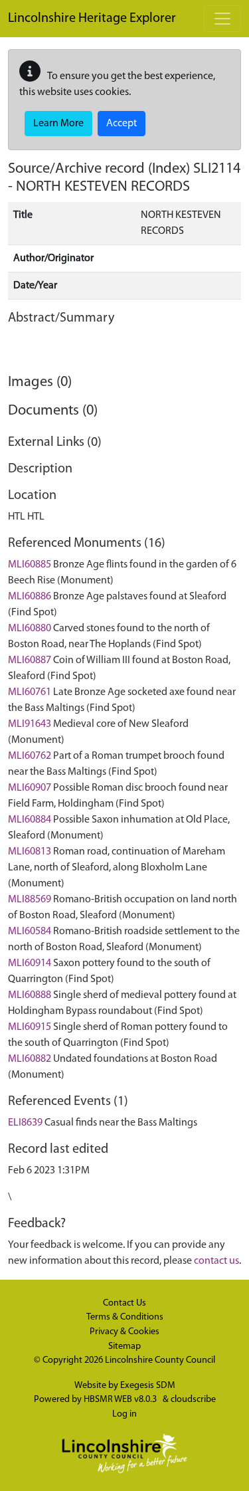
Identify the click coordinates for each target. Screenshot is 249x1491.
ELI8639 (25, 1123)
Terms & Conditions (124, 1317)
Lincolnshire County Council (160, 1360)
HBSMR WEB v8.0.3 (121, 1400)
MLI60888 (29, 995)
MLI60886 (29, 596)
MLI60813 (29, 851)
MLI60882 (29, 1059)
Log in (124, 1414)
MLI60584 (29, 931)
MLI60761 (29, 692)
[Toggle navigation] (222, 18)
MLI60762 (29, 756)
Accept (121, 123)
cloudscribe (193, 1400)
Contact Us (124, 1303)
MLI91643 (29, 724)
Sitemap (124, 1346)
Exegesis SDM (147, 1386)
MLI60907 (29, 788)
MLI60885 (29, 564)
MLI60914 (29, 963)
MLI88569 (29, 899)
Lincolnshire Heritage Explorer (92, 18)
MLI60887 (29, 660)
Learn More (58, 123)
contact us (216, 1261)
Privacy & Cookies (124, 1332)
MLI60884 (29, 820)
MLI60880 (29, 628)
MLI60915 (29, 1027)
